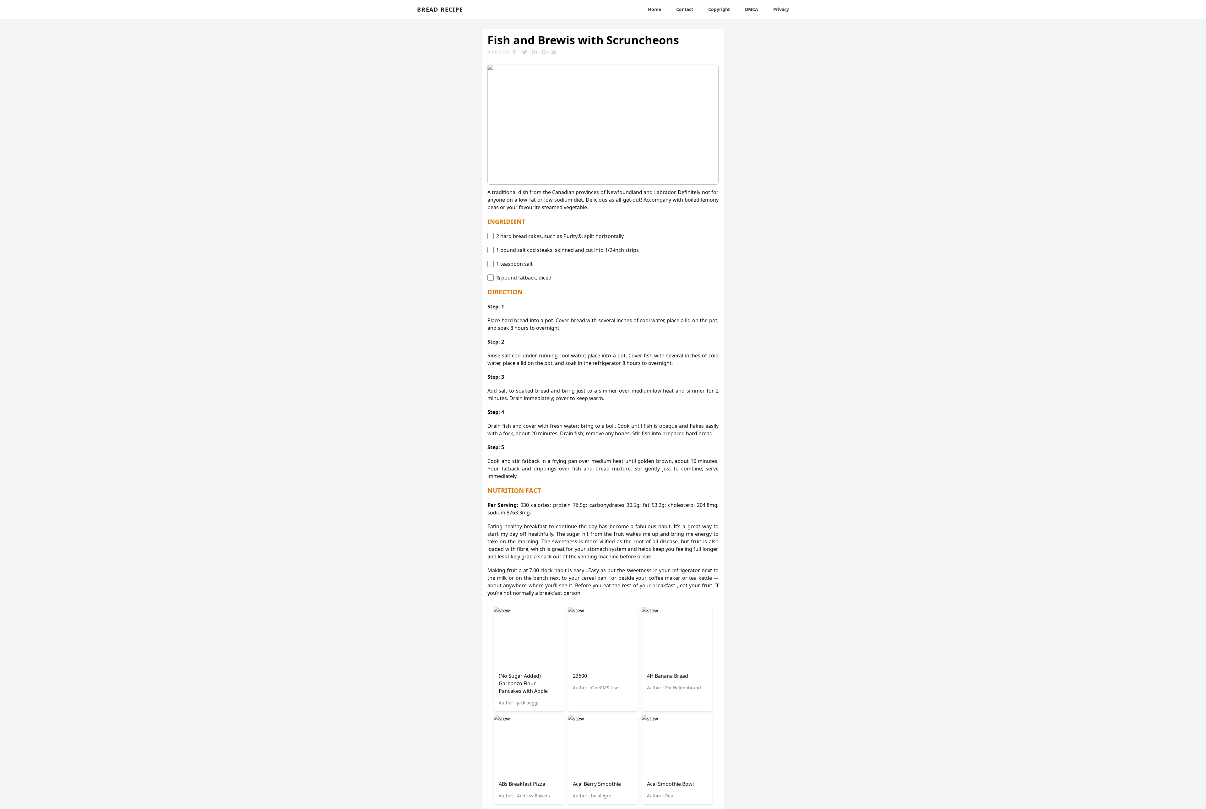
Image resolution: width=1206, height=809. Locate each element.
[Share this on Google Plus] (546, 52)
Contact (684, 9)
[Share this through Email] (556, 52)
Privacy (781, 9)
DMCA (751, 9)
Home (654, 9)
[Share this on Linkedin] (536, 52)
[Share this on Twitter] (526, 52)
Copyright (719, 9)
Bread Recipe (440, 9)
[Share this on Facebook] (516, 52)
